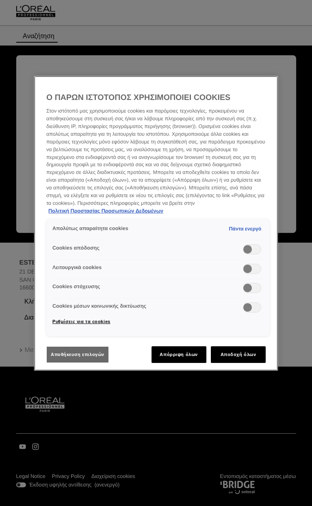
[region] (156, 223)
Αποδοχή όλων (238, 354)
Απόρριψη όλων (178, 354)
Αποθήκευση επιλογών (77, 354)
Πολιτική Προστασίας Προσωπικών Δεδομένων (105, 211)
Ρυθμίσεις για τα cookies (81, 321)
